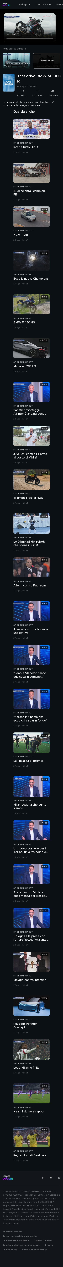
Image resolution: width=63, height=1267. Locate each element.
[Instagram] (50, 1177)
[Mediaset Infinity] (6, 4)
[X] (59, 1177)
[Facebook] (42, 1177)
